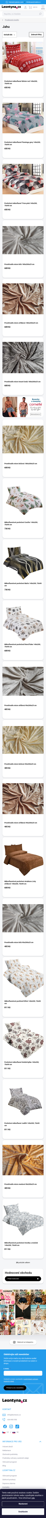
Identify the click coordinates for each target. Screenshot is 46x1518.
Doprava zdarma (8, 1483)
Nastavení (23, 1504)
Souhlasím (23, 1512)
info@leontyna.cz (14, 1415)
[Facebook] (4, 1426)
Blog (4, 1466)
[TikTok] (17, 1426)
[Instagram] (11, 1426)
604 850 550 (12, 1420)
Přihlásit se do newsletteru (15, 1388)
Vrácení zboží (7, 1447)
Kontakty (5, 1487)
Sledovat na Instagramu (25, 1342)
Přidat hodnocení (13, 1279)
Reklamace (6, 1450)
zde (33, 1498)
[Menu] (43, 7)
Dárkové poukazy (9, 1480)
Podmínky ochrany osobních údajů (15, 1458)
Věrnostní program (9, 1462)
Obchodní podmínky (10, 1454)
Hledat (40, 14)
